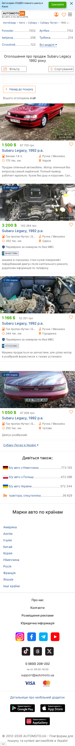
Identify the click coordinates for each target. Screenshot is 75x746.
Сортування (63, 69)
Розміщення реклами (38, 615)
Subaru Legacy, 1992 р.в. (22, 150)
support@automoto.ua (37, 675)
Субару (32, 22)
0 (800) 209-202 (37, 664)
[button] (71, 14)
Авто (22, 22)
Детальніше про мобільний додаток (37, 697)
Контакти (37, 608)
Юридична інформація (37, 623)
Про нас (38, 600)
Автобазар (9, 22)
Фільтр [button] (14, 69)
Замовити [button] (57, 4)
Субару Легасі (49, 22)
